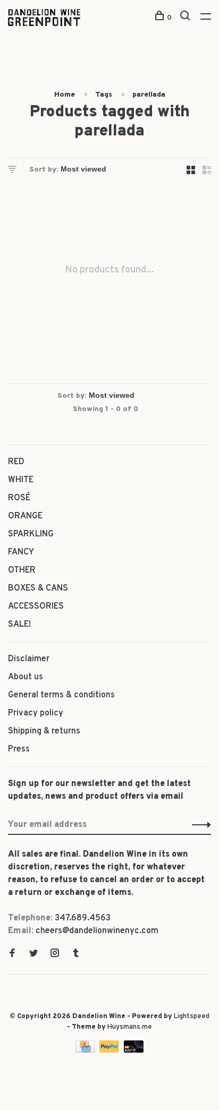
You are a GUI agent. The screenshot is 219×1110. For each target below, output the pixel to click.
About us (25, 677)
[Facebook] (12, 954)
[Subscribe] (198, 824)
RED (16, 462)
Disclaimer (28, 659)
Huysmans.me (129, 1027)
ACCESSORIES (36, 606)
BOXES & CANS (38, 588)
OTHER (22, 570)
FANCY (21, 552)
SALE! (19, 624)
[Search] (186, 17)
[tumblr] (76, 954)
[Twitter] (33, 954)
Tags (103, 94)
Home (64, 94)
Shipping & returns (44, 731)
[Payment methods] (86, 1050)
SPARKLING (31, 534)
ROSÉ (19, 498)
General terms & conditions (61, 695)
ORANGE (25, 516)
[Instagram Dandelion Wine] (54, 954)
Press (19, 749)
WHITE (20, 480)
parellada (148, 94)
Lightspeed (191, 1016)
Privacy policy (35, 713)
